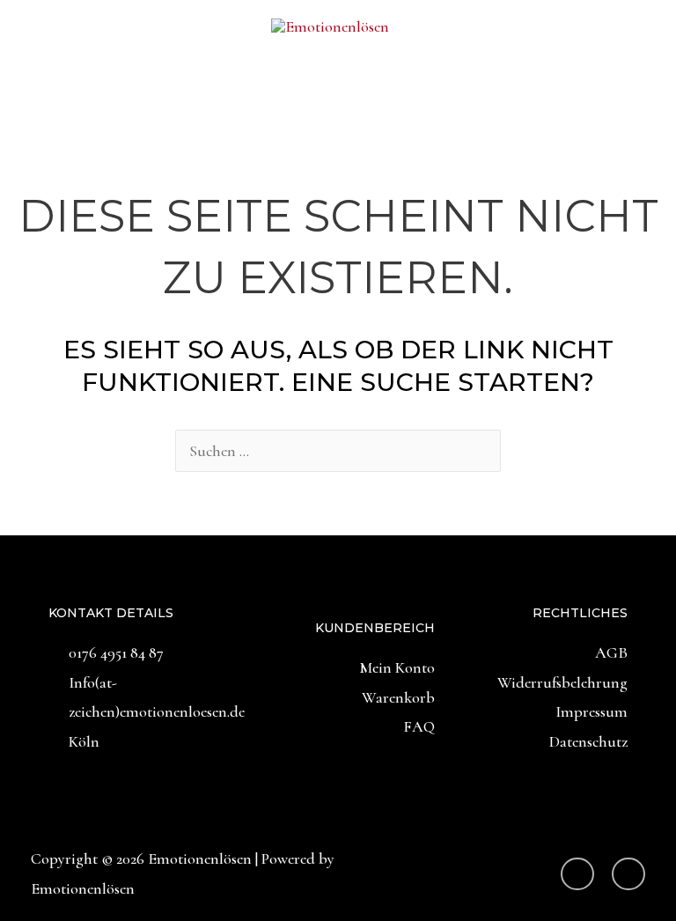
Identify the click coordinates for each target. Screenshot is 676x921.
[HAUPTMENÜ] (338, 94)
